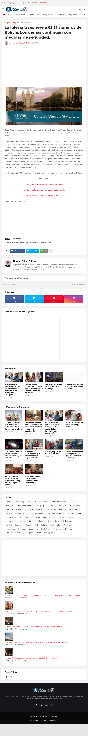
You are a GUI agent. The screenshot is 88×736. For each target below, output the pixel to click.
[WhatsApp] (42, 251)
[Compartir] (81, 43)
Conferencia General (24, 506)
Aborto (9, 502)
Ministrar (9, 521)
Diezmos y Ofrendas (14, 509)
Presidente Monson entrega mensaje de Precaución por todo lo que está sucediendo (33, 427)
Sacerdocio (33, 529)
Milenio (71, 517)
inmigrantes (11, 517)
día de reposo (75, 506)
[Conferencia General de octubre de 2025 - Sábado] (74, 377)
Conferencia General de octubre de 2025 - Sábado (74, 386)
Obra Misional (25, 23)
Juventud (29, 517)
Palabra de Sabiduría (14, 525)
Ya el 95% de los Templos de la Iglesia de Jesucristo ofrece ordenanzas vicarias (36, 642)
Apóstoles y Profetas (23, 502)
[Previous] (82, 15)
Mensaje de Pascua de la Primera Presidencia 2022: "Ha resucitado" (31, 658)
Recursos (22, 529)
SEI (71, 529)
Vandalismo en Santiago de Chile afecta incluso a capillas (44, 190)
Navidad (32, 521)
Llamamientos (59, 517)
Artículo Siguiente (77, 284)
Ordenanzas (67, 521)
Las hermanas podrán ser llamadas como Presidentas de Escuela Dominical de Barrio (34, 388)
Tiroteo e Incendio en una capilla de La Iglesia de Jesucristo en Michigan (74, 455)
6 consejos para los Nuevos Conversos (53, 453)
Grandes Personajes (35, 513)
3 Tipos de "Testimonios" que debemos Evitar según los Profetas (32, 455)
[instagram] (52, 705)
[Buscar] (85, 9)
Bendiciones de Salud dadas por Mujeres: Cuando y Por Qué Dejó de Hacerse (12, 480)
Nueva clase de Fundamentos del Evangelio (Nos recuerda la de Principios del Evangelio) (47, 15)
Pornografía (55, 525)
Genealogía (19, 513)
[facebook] (36, 705)
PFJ (36, 525)
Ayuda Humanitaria (58, 502)
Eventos (62, 509)
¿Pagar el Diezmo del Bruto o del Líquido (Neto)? (74, 425)
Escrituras (52, 509)
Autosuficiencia (41, 502)
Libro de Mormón (43, 517)
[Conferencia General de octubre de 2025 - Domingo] (54, 377)
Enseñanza (40, 509)
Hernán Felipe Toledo (24, 261)
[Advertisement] (44, 68)
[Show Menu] (3, 9)
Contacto (54, 716)
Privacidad (44, 716)
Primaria (67, 525)
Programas (10, 529)
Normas (41, 521)
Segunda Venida (60, 529)
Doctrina (29, 509)
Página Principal (11, 23)
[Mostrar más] (51, 251)
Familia (9, 513)
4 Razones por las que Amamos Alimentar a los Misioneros (32, 479)
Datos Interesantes (58, 506)
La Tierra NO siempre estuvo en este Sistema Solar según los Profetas (13, 455)
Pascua (29, 525)
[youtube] (46, 705)
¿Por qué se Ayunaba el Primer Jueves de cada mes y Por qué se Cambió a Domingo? (39, 611)
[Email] (46, 251)
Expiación (73, 509)
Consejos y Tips (42, 506)
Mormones (20, 521)
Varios (38, 533)
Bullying (9, 506)
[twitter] (41, 705)
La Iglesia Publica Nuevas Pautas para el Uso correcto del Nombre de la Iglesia (13, 426)
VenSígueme (49, 533)
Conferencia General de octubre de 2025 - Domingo (53, 386)
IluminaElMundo (74, 513)
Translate (42, 3)
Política (44, 525)
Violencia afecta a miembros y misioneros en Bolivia (44, 184)
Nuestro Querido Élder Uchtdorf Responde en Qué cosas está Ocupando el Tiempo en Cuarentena (44, 596)
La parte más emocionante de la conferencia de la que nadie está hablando (34, 627)
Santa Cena (45, 529)
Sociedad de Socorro (14, 533)
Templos (29, 533)
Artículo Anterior (10, 284)
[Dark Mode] (80, 9)
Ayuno (72, 502)
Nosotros (33, 716)
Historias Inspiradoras (55, 513)
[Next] (84, 15)
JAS (20, 517)
